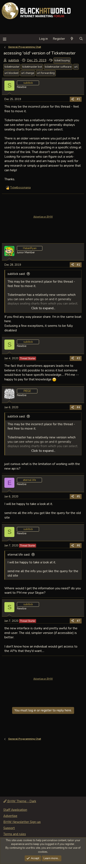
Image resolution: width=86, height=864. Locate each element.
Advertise (10, 816)
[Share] (72, 99)
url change (27, 73)
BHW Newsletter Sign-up (22, 822)
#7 (78, 621)
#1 (78, 99)
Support (9, 828)
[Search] (81, 39)
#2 (78, 265)
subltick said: (16, 274)
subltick (13, 60)
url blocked (11, 73)
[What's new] (71, 39)
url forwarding (46, 73)
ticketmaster (12, 67)
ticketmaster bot (32, 67)
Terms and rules (14, 834)
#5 (78, 496)
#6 (78, 545)
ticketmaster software (58, 67)
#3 (78, 358)
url (76, 67)
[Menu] (4, 39)
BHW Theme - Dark (21, 801)
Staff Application (15, 810)
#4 (78, 407)
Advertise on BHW (43, 216)
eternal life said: (19, 554)
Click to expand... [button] (43, 308)
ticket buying (62, 60)
